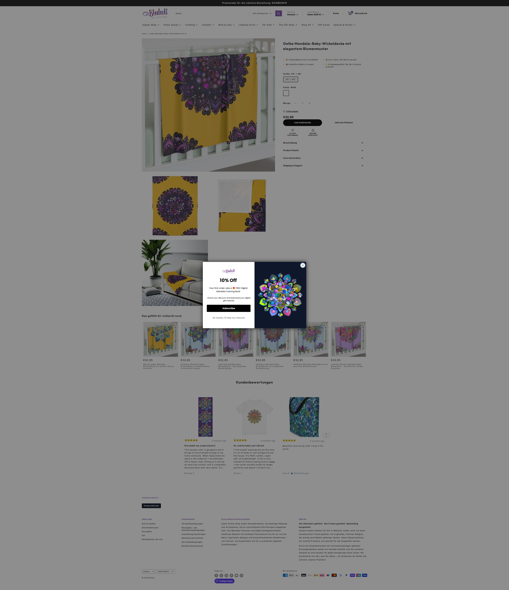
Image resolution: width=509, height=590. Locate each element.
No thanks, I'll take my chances (229, 317)
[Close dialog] (302, 265)
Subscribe (228, 308)
